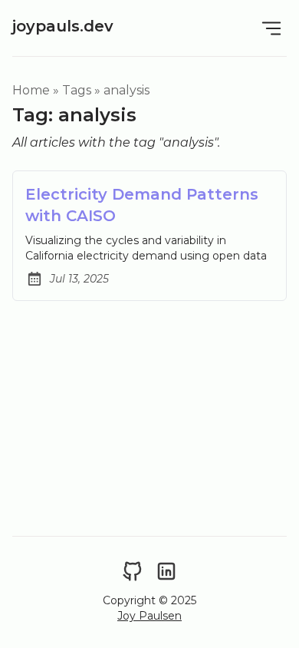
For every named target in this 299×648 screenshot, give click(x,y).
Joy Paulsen (149, 616)
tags (76, 90)
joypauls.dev (62, 26)
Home (31, 90)
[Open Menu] (271, 28)
